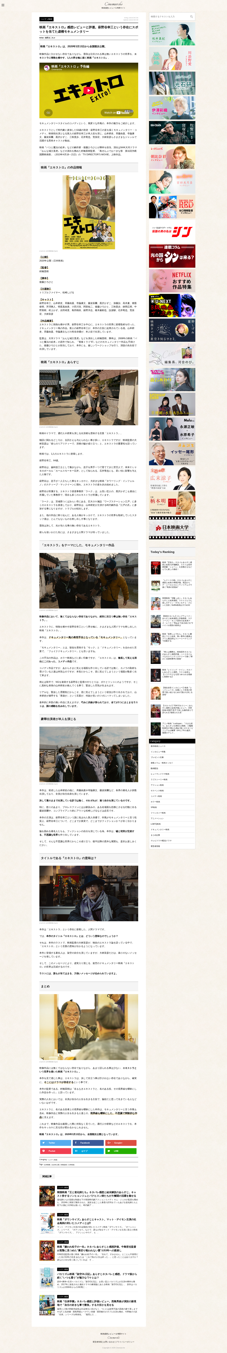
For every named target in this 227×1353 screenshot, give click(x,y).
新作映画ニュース (158, 746)
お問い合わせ (108, 1342)
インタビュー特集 (158, 752)
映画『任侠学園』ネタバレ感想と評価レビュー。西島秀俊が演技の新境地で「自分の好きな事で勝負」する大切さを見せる (96, 1303)
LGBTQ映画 (156, 824)
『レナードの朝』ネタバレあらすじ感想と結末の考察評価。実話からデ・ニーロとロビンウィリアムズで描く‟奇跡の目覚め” (177, 583)
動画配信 (154, 768)
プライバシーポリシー (125, 1342)
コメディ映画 (52, 1160)
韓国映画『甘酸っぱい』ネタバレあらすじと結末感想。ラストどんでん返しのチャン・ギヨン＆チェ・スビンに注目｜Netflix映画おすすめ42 (177, 601)
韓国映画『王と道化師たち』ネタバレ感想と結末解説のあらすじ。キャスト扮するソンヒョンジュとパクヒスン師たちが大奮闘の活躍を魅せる (96, 1194)
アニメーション (157, 818)
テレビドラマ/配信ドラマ (161, 841)
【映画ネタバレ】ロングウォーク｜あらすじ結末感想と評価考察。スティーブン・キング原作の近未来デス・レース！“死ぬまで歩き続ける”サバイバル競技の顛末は (177, 620)
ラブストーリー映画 (159, 779)
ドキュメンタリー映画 (160, 829)
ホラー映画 (155, 802)
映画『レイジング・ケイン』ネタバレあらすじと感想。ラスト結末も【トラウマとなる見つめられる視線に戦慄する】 (177, 673)
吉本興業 (47, 1165)
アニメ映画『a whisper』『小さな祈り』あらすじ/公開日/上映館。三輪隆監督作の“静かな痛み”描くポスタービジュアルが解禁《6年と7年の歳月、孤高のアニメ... (177, 728)
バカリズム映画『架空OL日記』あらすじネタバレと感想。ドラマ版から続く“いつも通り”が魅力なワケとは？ (97, 1276)
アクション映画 (157, 785)
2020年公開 (55, 1165)
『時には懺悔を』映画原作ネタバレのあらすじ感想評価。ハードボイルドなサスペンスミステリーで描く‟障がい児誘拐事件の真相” (177, 655)
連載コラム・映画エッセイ (162, 763)
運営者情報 (155, 846)
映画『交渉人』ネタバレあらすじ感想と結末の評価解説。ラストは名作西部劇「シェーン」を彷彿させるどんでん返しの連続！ (177, 565)
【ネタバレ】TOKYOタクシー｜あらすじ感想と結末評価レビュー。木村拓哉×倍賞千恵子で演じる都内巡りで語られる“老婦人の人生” (177, 709)
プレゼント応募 (157, 757)
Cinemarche (113, 4)
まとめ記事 (155, 835)
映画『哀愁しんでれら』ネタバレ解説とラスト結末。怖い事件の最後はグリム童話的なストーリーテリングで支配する (177, 637)
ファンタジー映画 (158, 813)
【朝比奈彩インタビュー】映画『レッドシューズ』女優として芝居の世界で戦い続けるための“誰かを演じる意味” (177, 691)
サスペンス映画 (157, 791)
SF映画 (154, 807)
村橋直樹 (64, 1165)
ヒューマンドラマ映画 (160, 774)
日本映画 (71, 1165)
